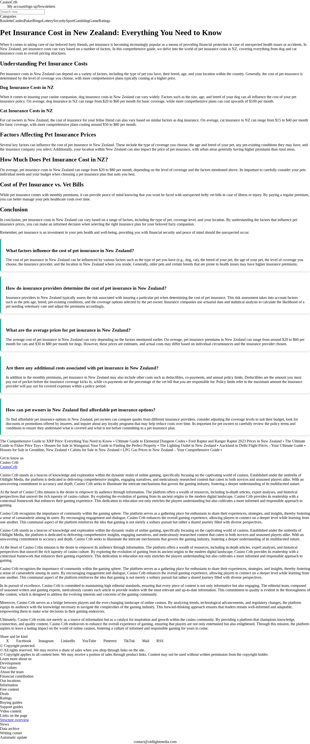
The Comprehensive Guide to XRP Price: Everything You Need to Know (56, 441)
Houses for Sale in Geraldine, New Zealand (33, 450)
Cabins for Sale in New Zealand (94, 450)
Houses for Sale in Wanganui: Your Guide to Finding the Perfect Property (100, 445)
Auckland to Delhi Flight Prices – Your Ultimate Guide (261, 445)
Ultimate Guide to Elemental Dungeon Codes (150, 441)
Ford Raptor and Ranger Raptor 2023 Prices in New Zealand (235, 441)
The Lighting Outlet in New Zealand (188, 445)
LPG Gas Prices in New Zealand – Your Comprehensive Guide (171, 450)
